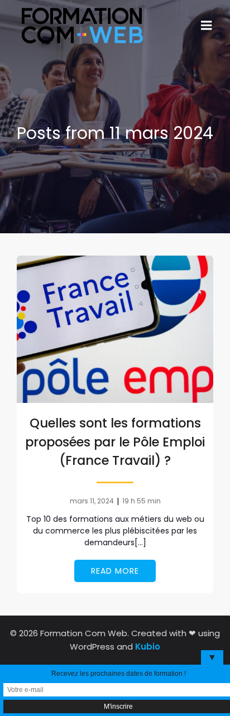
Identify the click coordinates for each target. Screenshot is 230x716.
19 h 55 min (141, 501)
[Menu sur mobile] (206, 25)
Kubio (147, 646)
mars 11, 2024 (92, 501)
